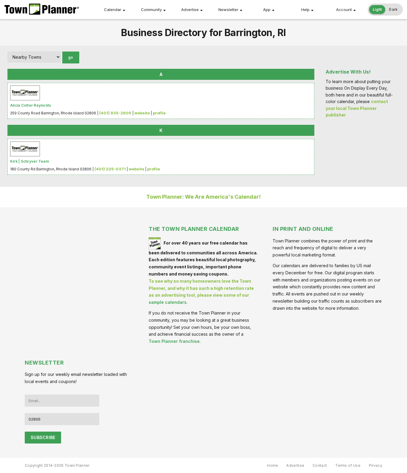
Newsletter (228, 9)
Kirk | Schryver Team (29, 161)
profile (159, 113)
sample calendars (168, 302)
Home (272, 465)
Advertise (190, 9)
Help (305, 9)
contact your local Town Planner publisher (357, 108)
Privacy (375, 465)
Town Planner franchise (174, 341)
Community (151, 9)
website (142, 113)
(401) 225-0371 (110, 169)
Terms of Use (348, 465)
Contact (320, 465)
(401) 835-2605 (115, 113)
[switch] (385, 9)
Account (344, 9)
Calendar (112, 9)
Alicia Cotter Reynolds (30, 105)
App (267, 9)
